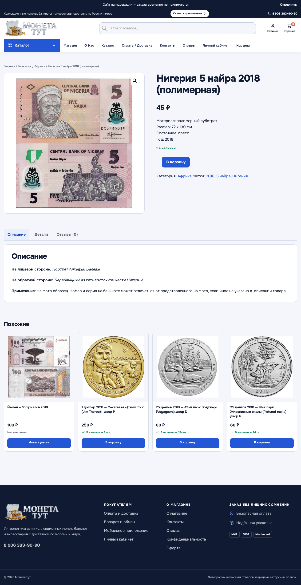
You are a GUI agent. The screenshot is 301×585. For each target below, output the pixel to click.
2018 (210, 176)
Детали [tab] (41, 234)
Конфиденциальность (186, 539)
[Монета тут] (31, 28)
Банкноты (25, 66)
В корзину (176, 161)
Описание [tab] (17, 234)
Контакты (167, 45)
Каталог (108, 45)
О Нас (89, 45)
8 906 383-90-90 (22, 545)
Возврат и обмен (119, 521)
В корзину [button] (113, 442)
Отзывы (189, 45)
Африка (39, 66)
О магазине (176, 513)
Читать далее (39, 442)
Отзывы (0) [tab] (67, 234)
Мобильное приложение (126, 530)
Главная (9, 66)
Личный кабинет (216, 45)
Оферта (173, 547)
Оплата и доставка (121, 513)
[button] (136, 81)
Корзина (243, 45)
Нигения (240, 176)
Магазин (70, 45)
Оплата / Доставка (137, 45)
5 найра (223, 176)
